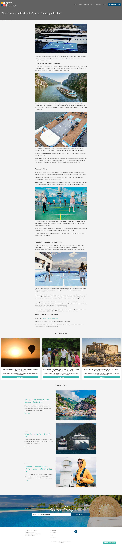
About (80, 4)
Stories (104, 4)
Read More (27, 413)
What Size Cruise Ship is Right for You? (38, 435)
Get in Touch (80, 514)
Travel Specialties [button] (88, 4)
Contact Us (53, 532)
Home (75, 4)
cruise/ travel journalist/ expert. (50, 318)
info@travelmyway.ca (31, 535)
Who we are (53, 530)
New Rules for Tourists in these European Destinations (37, 401)
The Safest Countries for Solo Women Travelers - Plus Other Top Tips (38, 469)
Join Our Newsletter (109, 542)
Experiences (98, 4)
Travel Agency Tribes (67, 541)
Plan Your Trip (114, 4)
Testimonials (53, 537)
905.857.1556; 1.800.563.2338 (33, 534)
